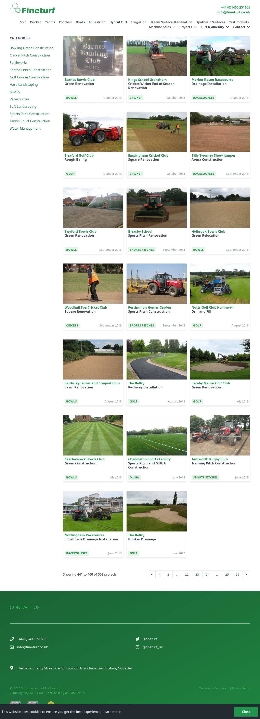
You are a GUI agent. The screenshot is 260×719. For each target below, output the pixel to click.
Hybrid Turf (118, 22)
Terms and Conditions (214, 688)
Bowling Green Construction (31, 48)
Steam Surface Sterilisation (171, 22)
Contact (239, 27)
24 (207, 574)
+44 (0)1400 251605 (31, 639)
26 (237, 574)
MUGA (15, 92)
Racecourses (19, 99)
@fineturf (150, 639)
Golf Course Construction (29, 77)
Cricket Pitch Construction (30, 55)
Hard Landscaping (24, 84)
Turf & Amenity (212, 27)
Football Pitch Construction (31, 70)
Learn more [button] (112, 711)
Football (65, 22)
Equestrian (97, 22)
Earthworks (19, 62)
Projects (186, 27)
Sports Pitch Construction (29, 114)
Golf (23, 22)
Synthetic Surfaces (210, 22)
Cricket (35, 22)
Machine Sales (160, 27)
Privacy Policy (241, 688)
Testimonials (239, 22)
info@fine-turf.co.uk (32, 647)
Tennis (50, 22)
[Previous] (152, 574)
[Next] (246, 574)
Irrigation (138, 22)
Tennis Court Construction (30, 121)
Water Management (25, 128)
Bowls (80, 22)
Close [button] (246, 711)
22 (187, 574)
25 (227, 574)
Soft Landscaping (23, 106)
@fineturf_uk (153, 647)
